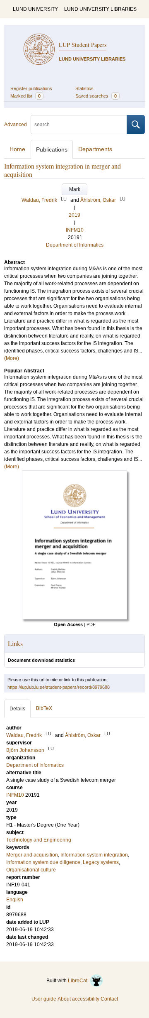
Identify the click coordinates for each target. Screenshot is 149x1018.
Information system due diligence (43, 862)
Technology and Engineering (38, 840)
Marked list (25, 95)
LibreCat (79, 981)
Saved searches (96, 95)
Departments (95, 149)
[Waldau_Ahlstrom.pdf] (74, 618)
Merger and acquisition (32, 855)
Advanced (15, 124)
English (14, 900)
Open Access (68, 624)
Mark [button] (74, 189)
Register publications (31, 88)
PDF (91, 624)
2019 (74, 215)
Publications (51, 149)
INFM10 (75, 230)
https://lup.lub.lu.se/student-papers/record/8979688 (58, 687)
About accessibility (78, 999)
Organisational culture (31, 870)
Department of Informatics (74, 245)
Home (17, 149)
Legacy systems (101, 862)
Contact (109, 999)
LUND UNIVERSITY (35, 9)
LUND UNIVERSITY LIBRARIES (100, 9)
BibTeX (44, 708)
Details (17, 709)
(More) (11, 358)
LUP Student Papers (82, 45)
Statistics (84, 88)
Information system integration (94, 855)
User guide (43, 999)
